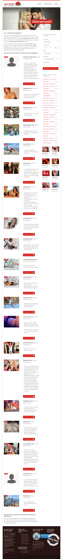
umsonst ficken (24, 552)
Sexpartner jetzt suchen (51, 68)
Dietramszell (28, 59)
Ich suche (45, 39)
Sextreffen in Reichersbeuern (50, 94)
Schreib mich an (28, 83)
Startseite (39, 3)
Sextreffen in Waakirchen (50, 115)
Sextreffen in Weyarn (50, 138)
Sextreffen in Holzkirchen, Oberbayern (50, 83)
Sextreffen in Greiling (50, 86)
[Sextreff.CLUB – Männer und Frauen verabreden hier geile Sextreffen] (13, 4)
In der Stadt (46, 62)
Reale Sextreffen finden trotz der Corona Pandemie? (25, 536)
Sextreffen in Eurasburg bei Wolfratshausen (50, 142)
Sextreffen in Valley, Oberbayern (50, 130)
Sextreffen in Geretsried (50, 108)
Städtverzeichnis (48, 3)
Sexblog (56, 3)
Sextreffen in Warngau (50, 111)
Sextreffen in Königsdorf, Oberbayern (50, 90)
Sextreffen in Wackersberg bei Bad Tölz (50, 125)
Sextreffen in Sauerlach (50, 122)
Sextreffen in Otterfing (50, 101)
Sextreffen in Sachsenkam (50, 79)
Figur (44, 51)
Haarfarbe (45, 56)
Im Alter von (46, 45)
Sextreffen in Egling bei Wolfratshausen (50, 104)
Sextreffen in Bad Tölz (50, 98)
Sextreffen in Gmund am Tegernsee (50, 135)
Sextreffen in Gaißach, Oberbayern (50, 118)
